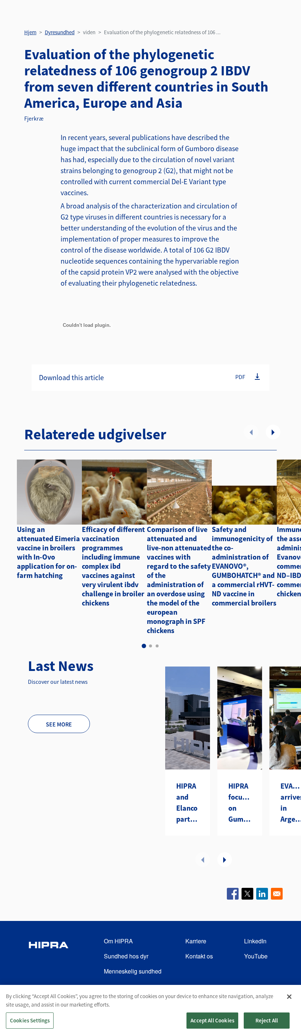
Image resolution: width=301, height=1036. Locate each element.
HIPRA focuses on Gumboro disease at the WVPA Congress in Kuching (239, 803)
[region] (150, 1010)
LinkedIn (255, 941)
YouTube (256, 956)
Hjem (30, 32)
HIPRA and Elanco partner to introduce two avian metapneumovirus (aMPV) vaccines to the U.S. (187, 803)
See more (59, 724)
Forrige (251, 432)
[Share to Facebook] (233, 894)
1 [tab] (144, 646)
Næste (273, 432)
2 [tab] (150, 645)
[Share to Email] (277, 894)
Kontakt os (199, 956)
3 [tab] (157, 645)
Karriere (195, 941)
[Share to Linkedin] (262, 894)
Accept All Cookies (212, 1020)
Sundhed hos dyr (126, 956)
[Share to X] (247, 894)
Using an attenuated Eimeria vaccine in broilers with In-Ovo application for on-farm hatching (48, 552)
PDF (240, 377)
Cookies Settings (30, 1020)
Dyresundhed (60, 32)
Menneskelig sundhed (133, 971)
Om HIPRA (118, 941)
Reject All (266, 1020)
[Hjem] (48, 956)
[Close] (289, 997)
